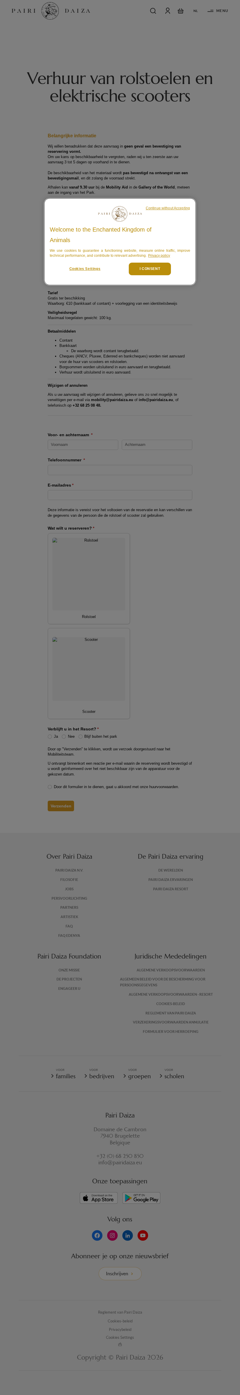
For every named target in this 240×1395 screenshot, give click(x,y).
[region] (120, 241)
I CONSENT (150, 269)
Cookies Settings (85, 269)
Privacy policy (159, 256)
